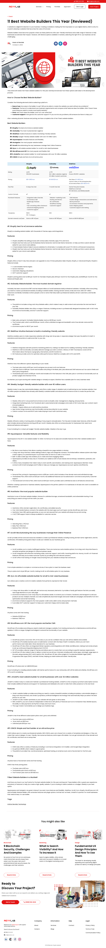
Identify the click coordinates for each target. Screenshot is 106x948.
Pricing (48, 7)
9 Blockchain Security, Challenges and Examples (17, 849)
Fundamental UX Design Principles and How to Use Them (86, 851)
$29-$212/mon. (85, 183)
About (36, 925)
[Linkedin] (60, 44)
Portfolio (57, 7)
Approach (67, 7)
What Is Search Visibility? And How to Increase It (51, 849)
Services (38, 7)
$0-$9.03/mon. (53, 179)
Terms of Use (90, 929)
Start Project (94, 7)
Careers (37, 929)
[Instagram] (65, 44)
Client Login (79, 7)
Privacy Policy (90, 925)
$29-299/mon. (30, 179)
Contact (71, 925)
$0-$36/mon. (79, 179)
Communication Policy (93, 933)
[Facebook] (56, 44)
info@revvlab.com (94, 1)
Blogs (52, 929)
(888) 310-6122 (79, 1)
